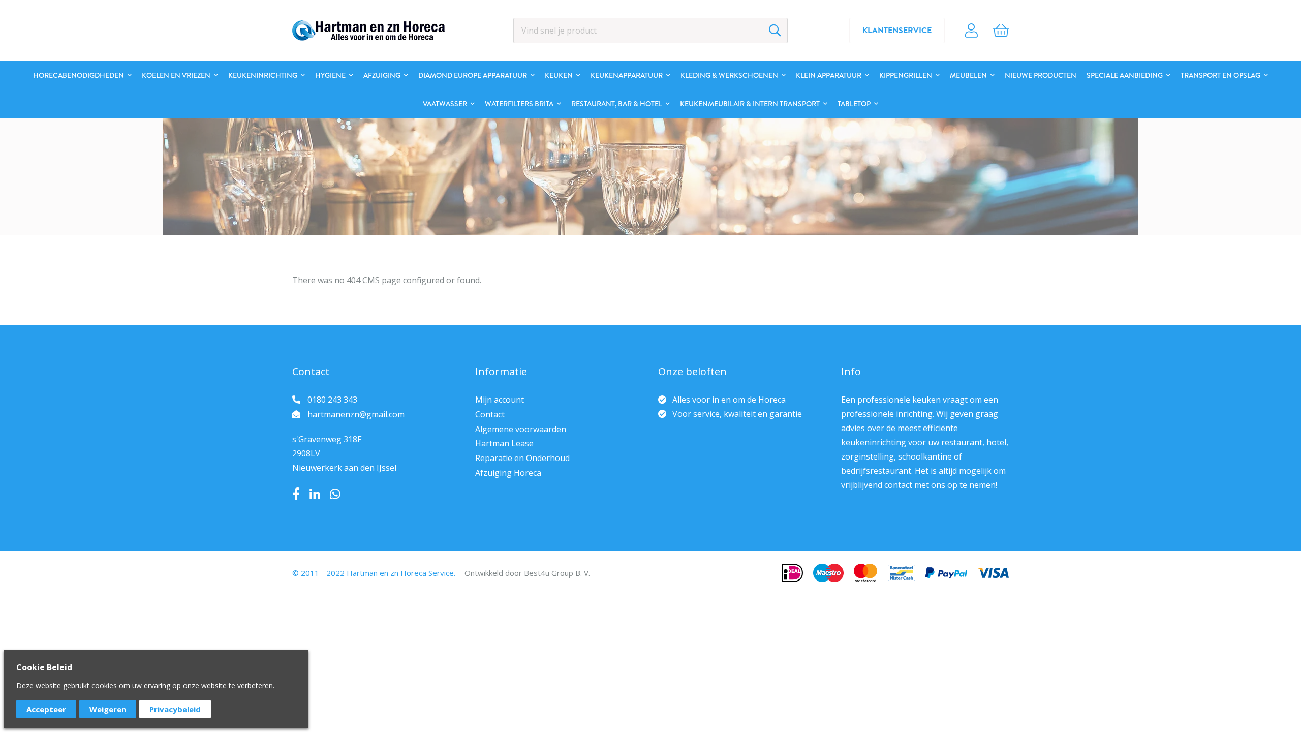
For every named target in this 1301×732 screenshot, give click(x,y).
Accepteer (46, 709)
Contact (490, 414)
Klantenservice (897, 30)
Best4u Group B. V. (557, 573)
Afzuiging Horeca (508, 472)
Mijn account (499, 399)
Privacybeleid (175, 709)
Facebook (296, 494)
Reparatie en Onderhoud (522, 458)
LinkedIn (314, 494)
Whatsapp (335, 494)
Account (971, 30)
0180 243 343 (332, 399)
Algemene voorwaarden (520, 429)
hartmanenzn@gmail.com (356, 414)
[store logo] (368, 30)
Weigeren (107, 709)
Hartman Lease (504, 443)
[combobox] (650, 30)
